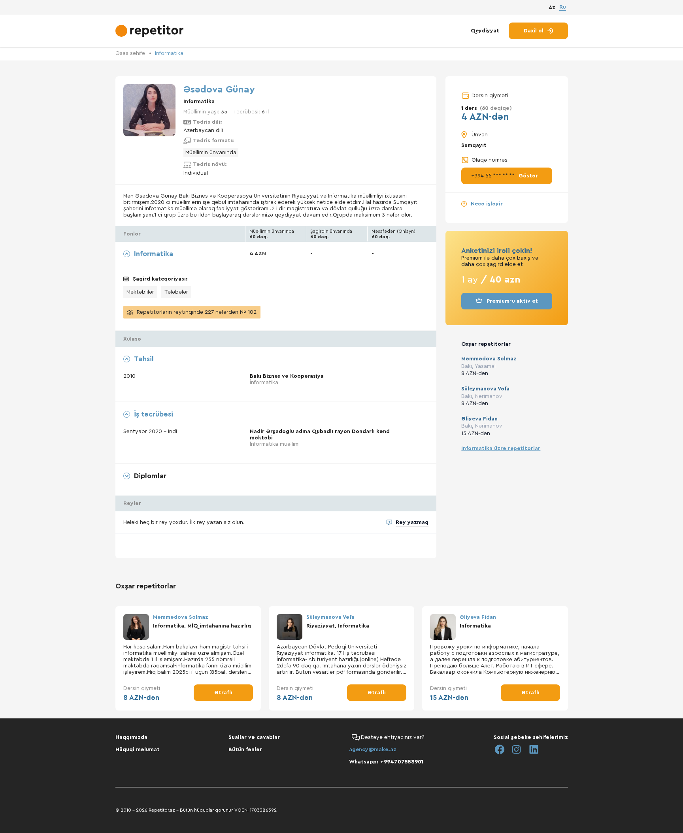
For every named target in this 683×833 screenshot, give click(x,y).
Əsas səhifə (130, 53)
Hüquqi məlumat (137, 749)
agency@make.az (372, 749)
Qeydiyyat (485, 31)
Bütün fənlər (245, 749)
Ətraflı (223, 692)
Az (552, 7)
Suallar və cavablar (254, 737)
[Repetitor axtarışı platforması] (150, 31)
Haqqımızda (131, 737)
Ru (562, 7)
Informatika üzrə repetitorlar (500, 448)
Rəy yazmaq (412, 522)
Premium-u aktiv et (512, 301)
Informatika (169, 53)
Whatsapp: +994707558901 (386, 762)
